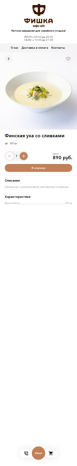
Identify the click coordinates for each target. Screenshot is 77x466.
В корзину (38, 168)
